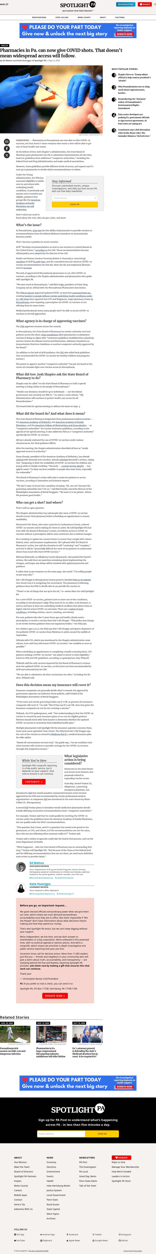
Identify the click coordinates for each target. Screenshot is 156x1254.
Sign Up (75, 204)
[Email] (31, 878)
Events (50, 1176)
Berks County (84, 17)
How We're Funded (121, 1171)
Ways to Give (118, 1162)
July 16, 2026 (79, 1023)
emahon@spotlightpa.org (42, 878)
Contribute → (33, 781)
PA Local (83, 1171)
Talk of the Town (87, 1185)
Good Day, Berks (87, 1176)
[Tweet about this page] (7, 155)
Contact (18, 1199)
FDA (22, 326)
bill (30, 793)
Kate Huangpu (40, 884)
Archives (51, 1218)
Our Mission (20, 1162)
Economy (51, 1162)
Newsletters (87, 1157)
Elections (51, 1167)
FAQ (46, 602)
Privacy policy (137, 1251)
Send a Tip (19, 1204)
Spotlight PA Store (121, 1181)
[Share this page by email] (7, 142)
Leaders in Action (121, 1176)
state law (37, 230)
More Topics (53, 1213)
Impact (17, 1181)
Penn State (52, 1199)
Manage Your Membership (125, 1167)
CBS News (24, 299)
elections (120, 17)
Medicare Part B (58, 734)
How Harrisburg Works (58, 1185)
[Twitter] (56, 878)
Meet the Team (22, 1167)
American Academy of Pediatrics (35, 422)
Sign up (102, 1133)
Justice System (54, 1190)
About (103, 17)
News (50, 1157)
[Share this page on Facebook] (7, 148)
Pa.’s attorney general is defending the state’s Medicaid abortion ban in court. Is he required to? (85, 1052)
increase (28, 268)
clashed (20, 459)
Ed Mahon (37, 863)
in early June (39, 261)
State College (61, 17)
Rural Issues (53, 1204)
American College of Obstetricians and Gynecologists (60, 425)
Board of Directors (23, 1171)
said (18, 469)
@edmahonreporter (65, 878)
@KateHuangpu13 (66, 894)
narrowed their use (81, 293)
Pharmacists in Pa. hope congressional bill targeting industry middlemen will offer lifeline (50, 1052)
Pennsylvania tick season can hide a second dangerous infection (12, 1051)
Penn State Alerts (88, 1181)
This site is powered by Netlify (38, 1251)
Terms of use (128, 1251)
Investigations (39, 17)
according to (41, 250)
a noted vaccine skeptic (72, 466)
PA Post (83, 1162)
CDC (62, 352)
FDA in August (27, 293)
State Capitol (53, 1209)
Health (4, 45)
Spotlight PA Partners (25, 1176)
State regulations (49, 335)
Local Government (56, 1195)
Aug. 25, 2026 (7, 1023)
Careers (18, 1190)
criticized (63, 459)
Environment (53, 1171)
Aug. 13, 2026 (43, 1023)
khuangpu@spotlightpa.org (43, 894)
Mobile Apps (20, 1195)
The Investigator (87, 1167)
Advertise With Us (23, 1209)
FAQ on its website (82, 580)
